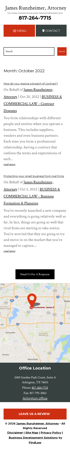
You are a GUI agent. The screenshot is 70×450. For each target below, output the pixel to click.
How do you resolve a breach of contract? (31, 83)
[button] (19, 30)
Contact (52, 31)
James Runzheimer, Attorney (37, 423)
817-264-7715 (35, 18)
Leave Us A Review (34, 414)
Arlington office (35, 398)
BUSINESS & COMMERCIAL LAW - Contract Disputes (33, 103)
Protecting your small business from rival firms (34, 176)
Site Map (31, 432)
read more (9, 164)
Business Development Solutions (33, 437)
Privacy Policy (51, 432)
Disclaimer (15, 432)
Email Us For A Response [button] (35, 274)
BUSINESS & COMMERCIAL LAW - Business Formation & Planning (32, 196)
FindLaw (35, 442)
